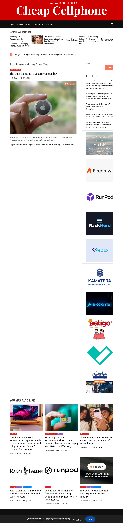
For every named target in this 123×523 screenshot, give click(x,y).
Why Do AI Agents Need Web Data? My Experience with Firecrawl (94, 493)
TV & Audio (49, 24)
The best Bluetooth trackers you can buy (33, 74)
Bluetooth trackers (21, 145)
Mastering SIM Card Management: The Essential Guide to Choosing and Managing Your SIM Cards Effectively (99, 96)
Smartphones (39, 24)
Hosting (13, 487)
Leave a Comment (68, 145)
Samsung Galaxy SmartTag (50, 145)
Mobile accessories (23, 24)
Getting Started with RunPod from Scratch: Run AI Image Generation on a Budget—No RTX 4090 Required (102, 41)
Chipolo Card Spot (34, 145)
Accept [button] (90, 519)
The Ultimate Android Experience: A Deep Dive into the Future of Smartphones (31, 40)
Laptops (12, 24)
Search (88, 63)
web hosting (97, 487)
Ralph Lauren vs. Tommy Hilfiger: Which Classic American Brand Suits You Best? (67, 40)
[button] (110, 31)
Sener (16, 78)
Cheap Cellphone (61, 10)
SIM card (60, 434)
